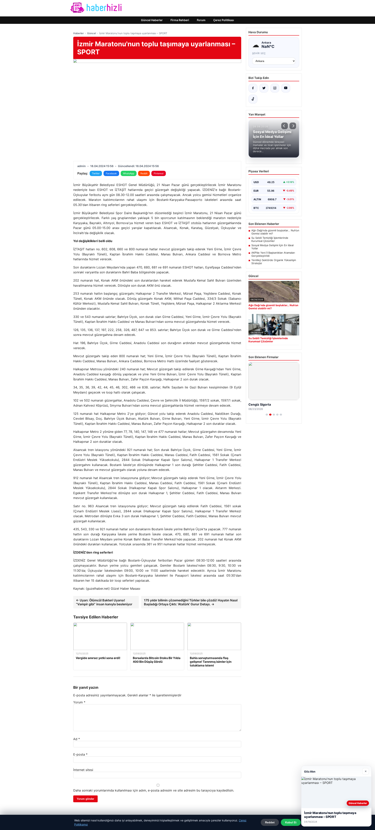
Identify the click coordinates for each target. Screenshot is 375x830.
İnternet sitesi (83, 770)
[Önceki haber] (284, 126)
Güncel (91, 33)
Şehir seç (259, 53)
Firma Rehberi (180, 20)
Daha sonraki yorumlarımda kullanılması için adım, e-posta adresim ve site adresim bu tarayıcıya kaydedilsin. (153, 790)
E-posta (80, 754)
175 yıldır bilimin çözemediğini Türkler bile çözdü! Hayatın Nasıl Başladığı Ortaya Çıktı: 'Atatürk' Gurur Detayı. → (191, 602)
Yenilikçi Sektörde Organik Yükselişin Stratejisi (273, 261)
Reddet (270, 822)
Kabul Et (290, 822)
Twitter (96, 173)
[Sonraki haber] (292, 126)
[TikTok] (252, 99)
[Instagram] (274, 88)
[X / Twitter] (263, 88)
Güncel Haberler (152, 20)
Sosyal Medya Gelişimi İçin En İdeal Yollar (272, 247)
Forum (201, 20)
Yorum (79, 702)
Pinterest (158, 173)
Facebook (111, 173)
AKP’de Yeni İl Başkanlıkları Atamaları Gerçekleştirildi (273, 254)
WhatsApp (128, 173)
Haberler (78, 33)
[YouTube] (285, 88)
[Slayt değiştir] (267, 415)
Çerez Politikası (223, 20)
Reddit (143, 173)
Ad (76, 739)
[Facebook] (252, 88)
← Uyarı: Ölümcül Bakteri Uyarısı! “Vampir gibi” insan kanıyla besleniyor (104, 602)
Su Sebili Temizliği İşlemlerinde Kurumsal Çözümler (269, 239)
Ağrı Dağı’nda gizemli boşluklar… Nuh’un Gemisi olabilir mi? (275, 232)
